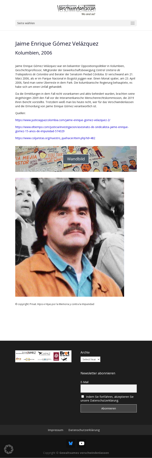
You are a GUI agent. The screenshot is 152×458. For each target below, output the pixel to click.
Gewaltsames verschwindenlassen (84, 453)
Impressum (55, 430)
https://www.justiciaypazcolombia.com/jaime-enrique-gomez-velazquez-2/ (62, 120)
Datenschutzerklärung (84, 430)
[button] (8, 449)
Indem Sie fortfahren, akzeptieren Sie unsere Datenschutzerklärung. (107, 398)
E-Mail (84, 382)
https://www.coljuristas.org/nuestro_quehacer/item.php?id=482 (55, 138)
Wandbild (76, 159)
